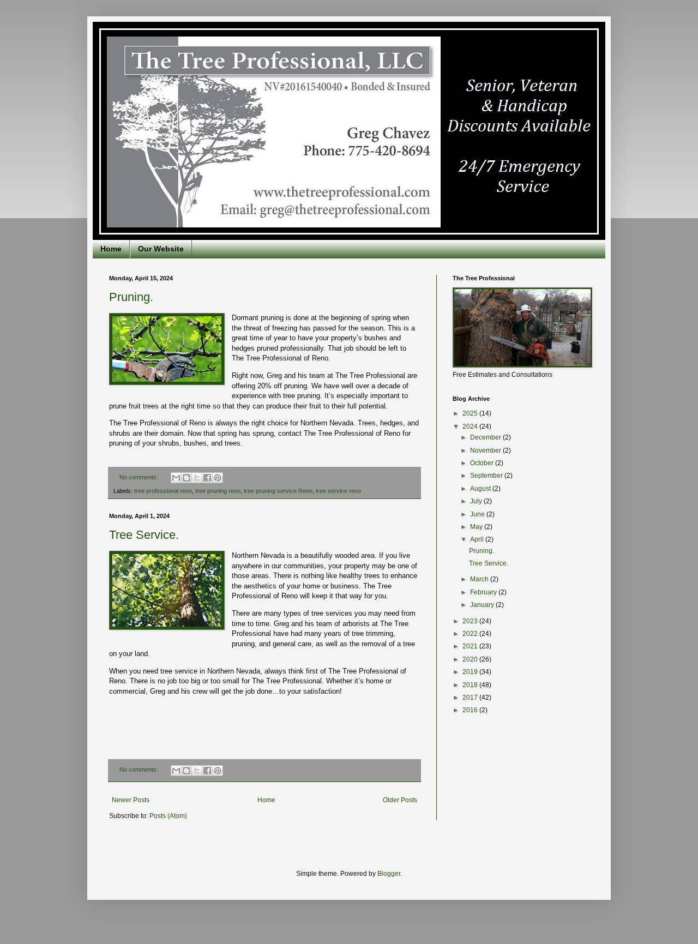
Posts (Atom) (168, 816)
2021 (470, 646)
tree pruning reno (217, 491)
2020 (470, 659)
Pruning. (131, 297)
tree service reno (338, 491)
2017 (470, 697)
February (484, 592)
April (477, 539)
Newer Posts (130, 800)
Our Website (161, 248)
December (486, 437)
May (477, 527)
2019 (470, 672)
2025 (470, 413)
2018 (470, 685)
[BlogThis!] (186, 477)
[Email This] (176, 477)
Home (111, 248)
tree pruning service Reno (278, 491)
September (487, 475)
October (482, 463)
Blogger (388, 873)
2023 (470, 621)
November (486, 450)
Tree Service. (144, 535)
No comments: (139, 477)
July (477, 501)
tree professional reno (163, 491)
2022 (470, 634)
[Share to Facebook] (207, 477)
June (478, 514)
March (480, 579)
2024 (470, 426)
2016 (470, 710)
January (483, 605)
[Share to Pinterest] (217, 477)
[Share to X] (196, 477)
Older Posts (400, 800)
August (481, 488)
